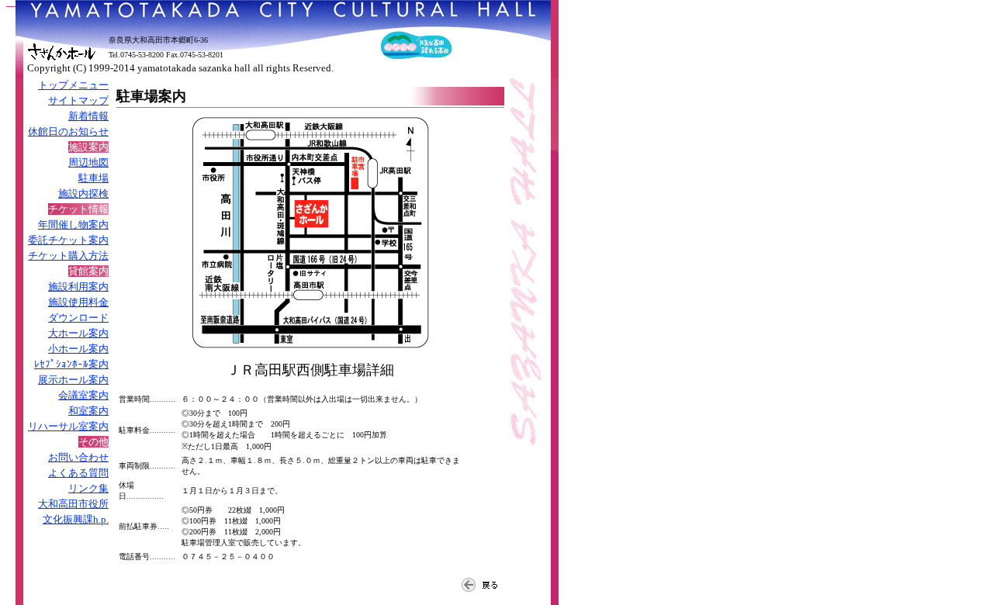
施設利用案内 (78, 286)
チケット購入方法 (68, 255)
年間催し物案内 (73, 224)
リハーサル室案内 (68, 426)
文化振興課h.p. (76, 519)
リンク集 (88, 488)
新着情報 (88, 116)
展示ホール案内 (73, 379)
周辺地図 (88, 162)
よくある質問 (78, 473)
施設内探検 (83, 193)
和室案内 (88, 411)
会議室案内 (83, 395)
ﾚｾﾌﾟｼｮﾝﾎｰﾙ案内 (71, 364)
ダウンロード (78, 317)
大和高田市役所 (73, 504)
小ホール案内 (78, 348)
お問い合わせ (78, 457)
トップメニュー (73, 85)
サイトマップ (78, 100)
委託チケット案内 (68, 240)
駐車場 (93, 178)
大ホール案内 (78, 333)
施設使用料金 (78, 302)
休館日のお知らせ (68, 131)
